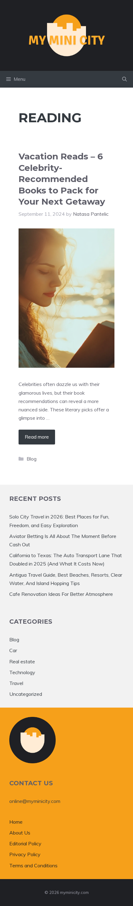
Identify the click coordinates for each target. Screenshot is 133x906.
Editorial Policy (25, 843)
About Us (19, 833)
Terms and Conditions (33, 865)
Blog (31, 459)
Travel (16, 683)
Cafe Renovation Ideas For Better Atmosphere (61, 594)
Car (13, 650)
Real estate (22, 661)
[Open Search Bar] (124, 79)
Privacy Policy (25, 854)
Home (16, 822)
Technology (22, 672)
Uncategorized (25, 694)
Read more (37, 437)
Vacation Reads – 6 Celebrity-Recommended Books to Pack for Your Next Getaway (62, 179)
